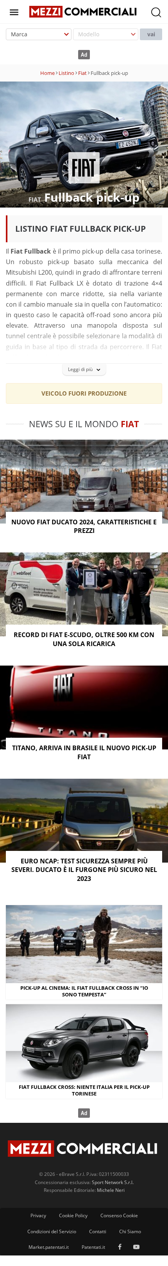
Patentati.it (93, 1247)
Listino (66, 72)
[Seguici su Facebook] (119, 1247)
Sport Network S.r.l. (113, 1182)
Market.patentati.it (49, 1247)
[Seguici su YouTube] (136, 1247)
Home (47, 72)
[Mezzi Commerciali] (84, 11)
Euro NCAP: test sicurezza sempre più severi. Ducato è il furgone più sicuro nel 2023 (84, 870)
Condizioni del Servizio (51, 1231)
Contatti (97, 1231)
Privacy (38, 1215)
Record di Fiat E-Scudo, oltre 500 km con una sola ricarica (84, 639)
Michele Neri (111, 1190)
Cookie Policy (73, 1215)
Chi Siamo (130, 1231)
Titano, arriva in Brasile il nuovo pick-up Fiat (84, 752)
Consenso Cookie (119, 1215)
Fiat (82, 72)
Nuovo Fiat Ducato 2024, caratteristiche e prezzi (84, 526)
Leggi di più (80, 369)
